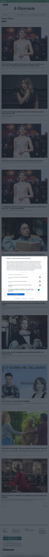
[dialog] (24, 278)
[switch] (39, 277)
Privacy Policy (31, 298)
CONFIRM (16, 294)
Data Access (24, 298)
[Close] (45, 258)
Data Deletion (17, 298)
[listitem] (24, 274)
